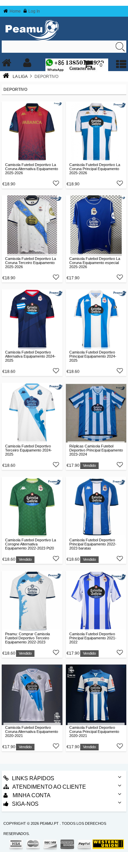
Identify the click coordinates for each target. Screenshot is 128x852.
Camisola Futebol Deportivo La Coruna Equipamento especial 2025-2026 (94, 263)
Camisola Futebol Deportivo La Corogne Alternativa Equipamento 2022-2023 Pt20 (30, 544)
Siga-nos (25, 804)
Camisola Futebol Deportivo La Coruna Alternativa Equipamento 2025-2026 (31, 169)
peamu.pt (49, 823)
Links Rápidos (33, 778)
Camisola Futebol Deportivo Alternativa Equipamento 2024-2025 (30, 356)
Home (15, 11)
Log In (34, 11)
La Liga (20, 76)
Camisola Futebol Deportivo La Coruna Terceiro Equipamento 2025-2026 (30, 263)
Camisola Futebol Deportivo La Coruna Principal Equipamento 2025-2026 (94, 169)
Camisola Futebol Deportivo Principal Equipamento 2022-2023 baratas (92, 544)
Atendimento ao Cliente (49, 787)
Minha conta (31, 795)
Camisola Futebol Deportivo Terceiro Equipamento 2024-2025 (28, 450)
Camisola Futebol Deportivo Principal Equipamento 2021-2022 (92, 638)
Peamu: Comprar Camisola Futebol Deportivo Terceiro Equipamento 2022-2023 (27, 638)
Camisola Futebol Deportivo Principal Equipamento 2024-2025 (92, 356)
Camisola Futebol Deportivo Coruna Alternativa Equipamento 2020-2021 (31, 731)
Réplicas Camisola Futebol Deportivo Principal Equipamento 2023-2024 (96, 450)
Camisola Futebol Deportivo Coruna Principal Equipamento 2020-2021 (94, 731)
